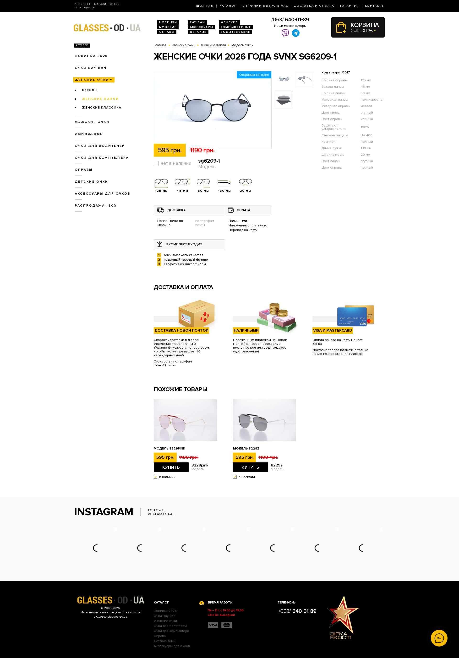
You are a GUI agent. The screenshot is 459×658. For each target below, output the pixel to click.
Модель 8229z (246, 448)
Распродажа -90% (96, 205)
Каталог (228, 6)
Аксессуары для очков (102, 194)
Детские (198, 32)
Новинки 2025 (91, 56)
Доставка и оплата (314, 6)
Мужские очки (92, 122)
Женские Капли (100, 99)
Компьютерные (236, 27)
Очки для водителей (100, 146)
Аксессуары (201, 27)
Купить (171, 467)
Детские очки (91, 182)
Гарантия (349, 6)
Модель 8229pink (169, 448)
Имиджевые (89, 134)
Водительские (235, 32)
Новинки (168, 22)
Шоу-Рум (205, 6)
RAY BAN (197, 22)
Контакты (375, 6)
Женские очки (92, 80)
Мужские (168, 27)
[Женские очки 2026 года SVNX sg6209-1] (212, 110)
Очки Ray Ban (164, 616)
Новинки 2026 (165, 611)
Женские (229, 22)
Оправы (167, 32)
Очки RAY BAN (91, 68)
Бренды (90, 90)
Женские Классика (101, 107)
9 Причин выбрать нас (265, 6)
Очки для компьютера (102, 158)
